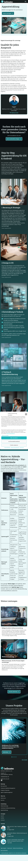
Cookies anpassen (14, 445)
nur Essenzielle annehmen (14, 441)
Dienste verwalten (5, 435)
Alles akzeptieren (14, 437)
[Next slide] (25, 756)
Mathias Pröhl (14, 112)
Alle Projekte (24, 759)
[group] (14, 736)
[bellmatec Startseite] (7, 1)
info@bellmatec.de (5, 776)
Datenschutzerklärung (11, 433)
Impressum (22, 447)
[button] (26, 414)
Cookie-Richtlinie (7, 447)
